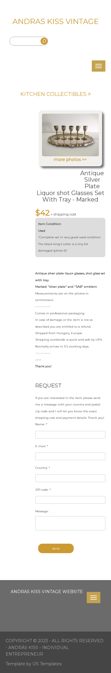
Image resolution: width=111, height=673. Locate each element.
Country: (42, 468)
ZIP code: (43, 490)
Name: (41, 424)
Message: (42, 511)
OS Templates (47, 663)
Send (55, 548)
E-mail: (41, 446)
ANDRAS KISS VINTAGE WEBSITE (47, 591)
